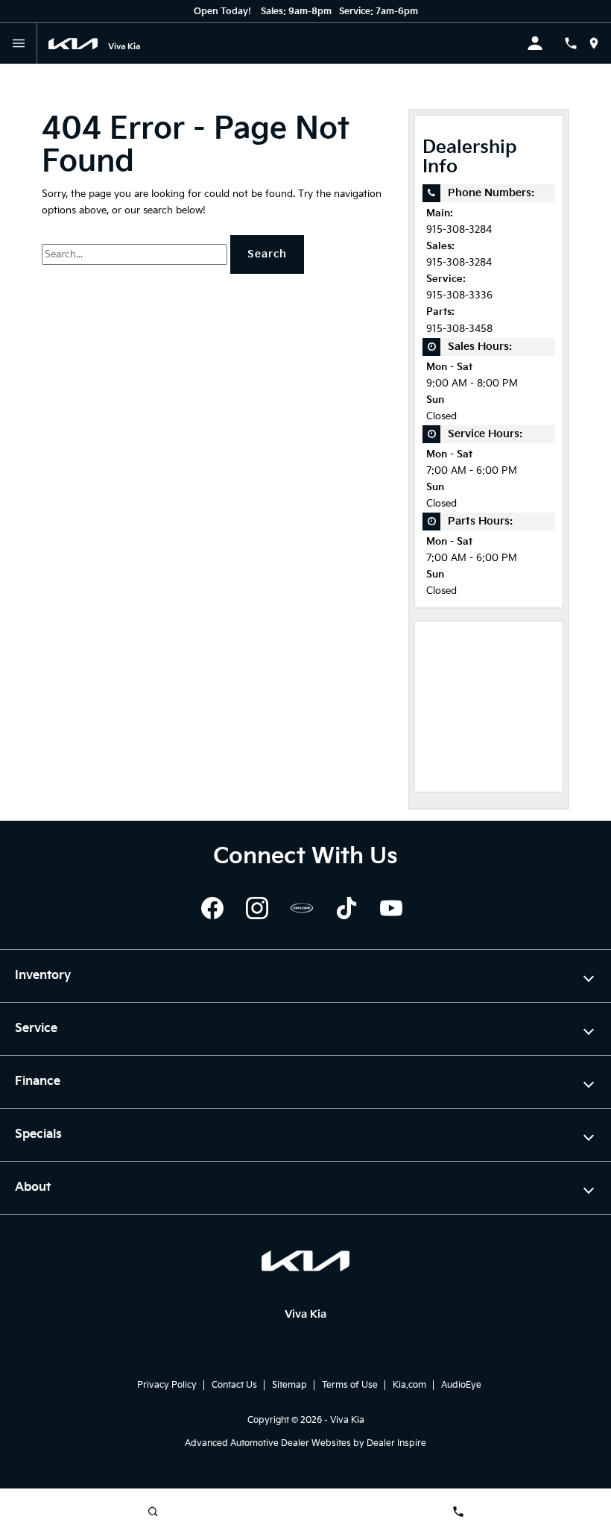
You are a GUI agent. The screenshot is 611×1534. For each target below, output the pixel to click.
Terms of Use (350, 1385)
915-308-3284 (459, 230)
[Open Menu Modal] (18, 43)
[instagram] (257, 908)
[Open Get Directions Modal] (599, 43)
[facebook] (212, 908)
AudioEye (461, 1385)
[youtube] (391, 908)
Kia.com (409, 1385)
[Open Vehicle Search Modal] (153, 1511)
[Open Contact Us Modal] (576, 43)
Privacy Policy (167, 1385)
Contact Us (234, 1385)
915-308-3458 (459, 329)
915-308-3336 (459, 295)
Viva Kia (347, 1420)
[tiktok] (346, 908)
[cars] (301, 908)
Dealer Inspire (396, 1443)
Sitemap (289, 1385)
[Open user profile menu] (545, 43)
